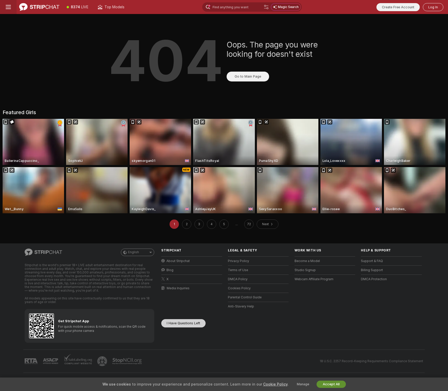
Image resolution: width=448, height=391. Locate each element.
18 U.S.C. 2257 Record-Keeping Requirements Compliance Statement (371, 361)
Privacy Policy (238, 261)
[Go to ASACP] (51, 361)
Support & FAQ (372, 261)
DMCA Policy (238, 279)
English (133, 252)
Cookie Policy (275, 384)
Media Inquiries (178, 288)
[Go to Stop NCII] (127, 361)
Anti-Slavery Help (241, 306)
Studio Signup (305, 270)
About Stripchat (178, 261)
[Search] (266, 7)
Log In (433, 7)
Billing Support (372, 270)
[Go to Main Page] (39, 7)
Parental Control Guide (245, 297)
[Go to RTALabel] (32, 361)
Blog (169, 270)
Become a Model (307, 261)
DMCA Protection (374, 279)
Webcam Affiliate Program (314, 279)
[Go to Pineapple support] (102, 361)
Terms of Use (238, 270)
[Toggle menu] (8, 7)
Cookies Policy (239, 288)
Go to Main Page (248, 76)
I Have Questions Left (183, 323)
